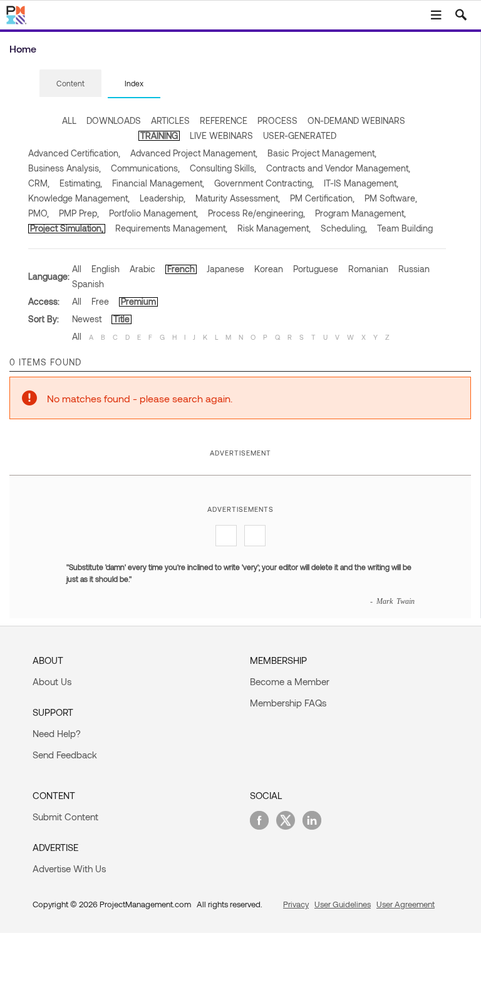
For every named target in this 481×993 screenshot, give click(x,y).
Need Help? (57, 733)
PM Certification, (322, 198)
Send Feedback (65, 754)
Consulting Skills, (223, 168)
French (181, 268)
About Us (52, 681)
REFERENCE (223, 120)
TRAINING (159, 135)
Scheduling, (344, 228)
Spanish (88, 283)
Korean (268, 268)
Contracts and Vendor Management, (338, 168)
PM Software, (391, 198)
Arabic (142, 268)
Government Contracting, (264, 183)
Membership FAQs (288, 702)
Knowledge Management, (79, 198)
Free (100, 301)
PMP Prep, (79, 213)
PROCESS (277, 120)
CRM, (38, 183)
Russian (414, 268)
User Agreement (405, 904)
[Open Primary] (436, 15)
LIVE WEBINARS (221, 135)
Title (121, 318)
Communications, (145, 168)
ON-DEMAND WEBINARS (356, 120)
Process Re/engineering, (256, 213)
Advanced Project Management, (193, 153)
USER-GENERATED (299, 135)
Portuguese (315, 268)
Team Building (405, 228)
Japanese (225, 268)
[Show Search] (461, 15)
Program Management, (360, 213)
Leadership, (162, 198)
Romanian (368, 268)
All (76, 268)
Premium (138, 301)
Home (22, 48)
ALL (69, 120)
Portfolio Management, (153, 213)
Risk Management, (274, 228)
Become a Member (289, 681)
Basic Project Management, (321, 153)
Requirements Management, (171, 228)
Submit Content (65, 816)
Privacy (296, 904)
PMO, (38, 213)
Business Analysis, (64, 168)
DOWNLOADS (113, 120)
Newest (86, 318)
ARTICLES (170, 120)
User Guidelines (342, 904)
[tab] (70, 83)
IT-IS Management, (361, 183)
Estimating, (80, 183)
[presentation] (70, 83)
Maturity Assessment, (237, 198)
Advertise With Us (69, 868)
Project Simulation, (66, 228)
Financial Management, (158, 183)
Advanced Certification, (74, 153)
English (105, 268)
